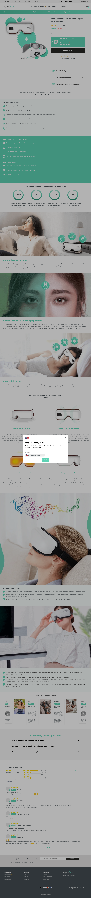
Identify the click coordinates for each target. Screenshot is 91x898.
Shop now (45, 460)
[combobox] (33, 455)
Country (27, 452)
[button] (65, 438)
